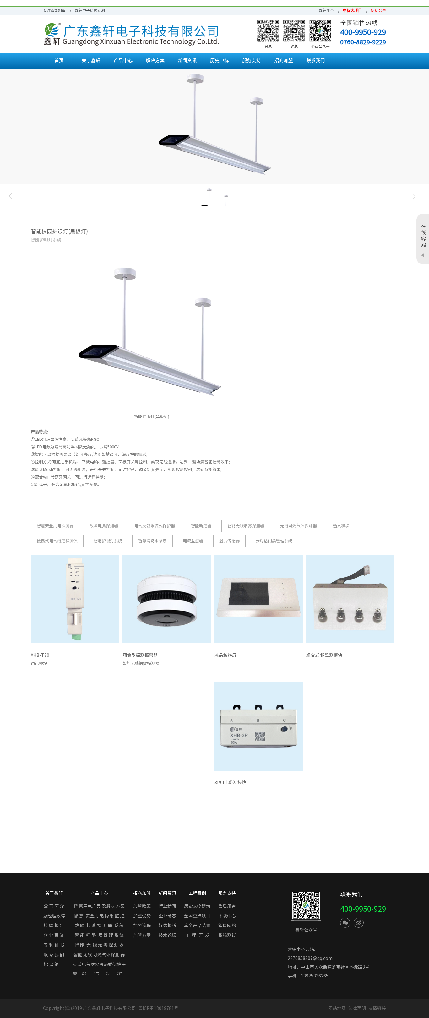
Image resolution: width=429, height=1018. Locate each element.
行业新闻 (167, 906)
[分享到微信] (345, 923)
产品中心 (123, 60)
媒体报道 (167, 925)
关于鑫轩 (91, 60)
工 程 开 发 (197, 935)
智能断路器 (201, 526)
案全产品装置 (197, 925)
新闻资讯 (187, 60)
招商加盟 (283, 60)
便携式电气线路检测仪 (57, 541)
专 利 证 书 (54, 945)
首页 (59, 60)
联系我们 (315, 60)
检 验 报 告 (54, 925)
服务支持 (251, 60)
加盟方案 (142, 935)
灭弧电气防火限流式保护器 (99, 964)
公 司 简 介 (54, 906)
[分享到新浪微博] (359, 923)
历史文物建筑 (197, 906)
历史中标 (219, 60)
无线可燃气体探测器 (298, 526)
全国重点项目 (197, 916)
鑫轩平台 (326, 10)
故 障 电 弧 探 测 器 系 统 (99, 925)
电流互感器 (193, 541)
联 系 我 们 (54, 955)
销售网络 (227, 925)
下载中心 (227, 916)
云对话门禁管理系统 (274, 541)
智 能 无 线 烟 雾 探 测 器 (99, 945)
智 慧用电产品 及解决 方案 (99, 906)
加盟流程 (142, 925)
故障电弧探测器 (104, 526)
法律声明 (357, 1008)
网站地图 (337, 1008)
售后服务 (227, 906)
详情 (109, 657)
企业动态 (167, 916)
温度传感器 (229, 541)
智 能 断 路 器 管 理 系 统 (99, 935)
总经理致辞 (54, 916)
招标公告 (378, 10)
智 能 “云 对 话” (99, 974)
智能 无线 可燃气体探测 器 (99, 955)
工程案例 (197, 893)
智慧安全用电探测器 (55, 526)
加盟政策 (142, 906)
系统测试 (227, 935)
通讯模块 (341, 526)
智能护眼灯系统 (108, 541)
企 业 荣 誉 (54, 935)
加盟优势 (142, 916)
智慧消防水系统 (152, 541)
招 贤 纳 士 (54, 964)
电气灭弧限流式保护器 (154, 526)
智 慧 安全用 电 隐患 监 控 (99, 916)
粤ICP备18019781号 (158, 1008)
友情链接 (377, 1008)
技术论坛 (167, 935)
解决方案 (155, 60)
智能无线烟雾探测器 (245, 526)
